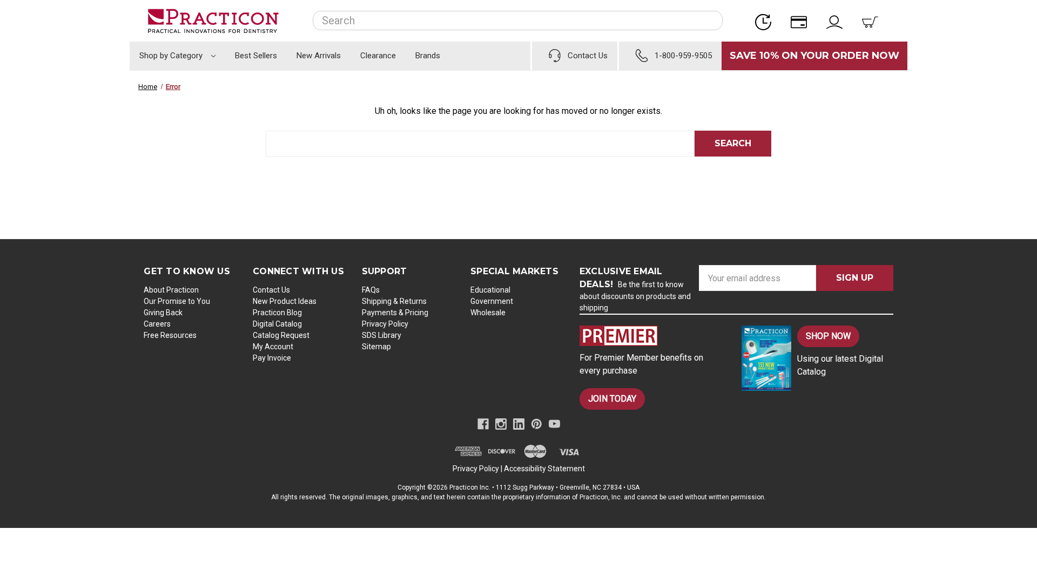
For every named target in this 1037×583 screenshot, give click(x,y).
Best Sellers (256, 55)
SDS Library (381, 335)
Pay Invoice (272, 358)
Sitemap (376, 346)
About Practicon (171, 290)
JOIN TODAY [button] (612, 399)
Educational (490, 290)
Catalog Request (281, 335)
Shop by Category (172, 55)
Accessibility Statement (544, 468)
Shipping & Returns (394, 301)
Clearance (378, 55)
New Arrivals (319, 55)
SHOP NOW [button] (828, 336)
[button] (651, 336)
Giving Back (163, 312)
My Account (273, 346)
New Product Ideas (285, 301)
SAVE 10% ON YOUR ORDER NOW (814, 56)
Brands (427, 55)
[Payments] (802, 21)
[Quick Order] (766, 21)
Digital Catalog (277, 324)
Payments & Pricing (395, 312)
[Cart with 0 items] (873, 21)
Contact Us (271, 290)
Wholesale (488, 312)
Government (491, 301)
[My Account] (838, 21)
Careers (157, 324)
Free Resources (170, 335)
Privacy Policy (385, 324)
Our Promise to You (177, 301)
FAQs (371, 290)
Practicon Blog (277, 312)
